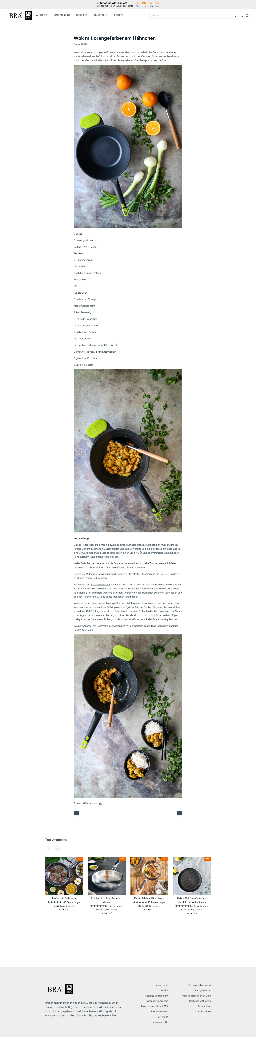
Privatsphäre (204, 1006)
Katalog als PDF (160, 1022)
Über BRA (163, 990)
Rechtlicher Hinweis (200, 1000)
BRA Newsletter (159, 1011)
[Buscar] (234, 15)
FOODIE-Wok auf (100, 584)
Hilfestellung (161, 985)
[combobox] (189, 15)
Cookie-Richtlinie (201, 1011)
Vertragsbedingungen (199, 985)
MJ (100, 803)
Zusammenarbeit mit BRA (154, 1006)
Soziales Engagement (156, 995)
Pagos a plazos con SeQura (196, 995)
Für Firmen (162, 1016)
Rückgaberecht (203, 990)
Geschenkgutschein (157, 1000)
